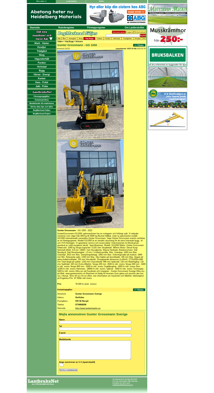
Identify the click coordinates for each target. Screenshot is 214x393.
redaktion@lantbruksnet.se (122, 385)
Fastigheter (127, 38)
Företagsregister (96, 27)
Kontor (42, 78)
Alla (59, 38)
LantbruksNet (71, 1)
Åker (64, 38)
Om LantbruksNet (134, 27)
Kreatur (138, 38)
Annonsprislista (42, 100)
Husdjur (41, 47)
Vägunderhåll (41, 58)
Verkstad (42, 66)
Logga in (129, 32)
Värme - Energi (42, 74)
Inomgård (72, 38)
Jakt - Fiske (42, 86)
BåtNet (101, 1)
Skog (41, 55)
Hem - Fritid (41, 82)
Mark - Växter (41, 43)
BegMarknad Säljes (41, 110)
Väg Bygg (89, 38)
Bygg (42, 70)
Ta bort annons (140, 32)
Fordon (42, 62)
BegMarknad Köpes (42, 114)
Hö (144, 38)
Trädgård (42, 51)
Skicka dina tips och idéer (41, 107)
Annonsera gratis (119, 32)
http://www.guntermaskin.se (87, 308)
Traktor (99, 38)
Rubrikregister (66, 27)
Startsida (35, 27)
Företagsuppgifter (42, 96)
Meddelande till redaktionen (41, 103)
